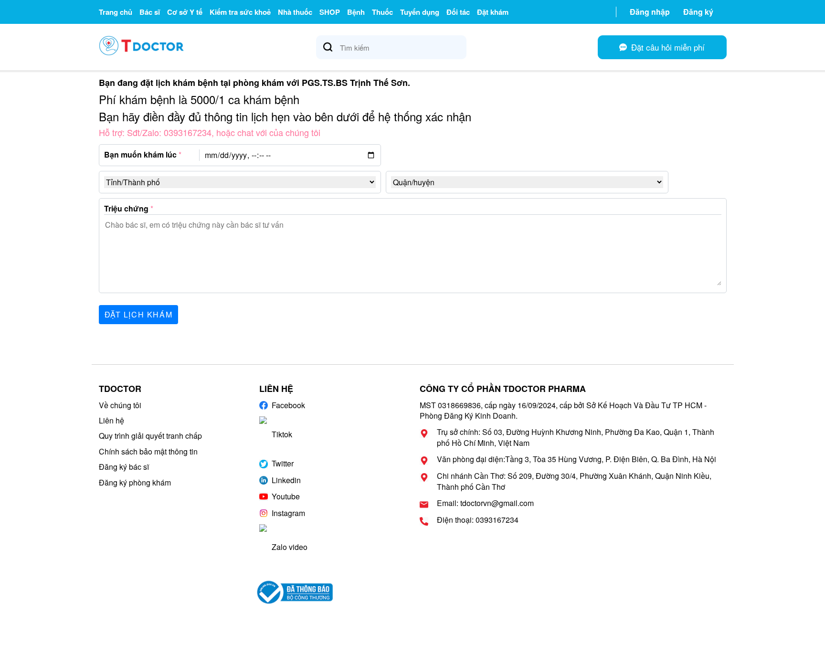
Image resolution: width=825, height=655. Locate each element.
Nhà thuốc (295, 12)
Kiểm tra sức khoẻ (240, 12)
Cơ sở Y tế (184, 12)
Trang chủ (115, 12)
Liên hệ (111, 420)
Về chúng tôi (120, 405)
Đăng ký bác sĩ (124, 466)
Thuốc (382, 12)
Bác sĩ (149, 12)
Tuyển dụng (419, 12)
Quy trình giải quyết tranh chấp (150, 435)
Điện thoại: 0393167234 (477, 520)
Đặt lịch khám (139, 314)
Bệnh (356, 12)
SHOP (329, 12)
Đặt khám (492, 12)
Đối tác (458, 12)
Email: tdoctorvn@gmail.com (485, 503)
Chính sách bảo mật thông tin (148, 451)
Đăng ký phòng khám (135, 482)
